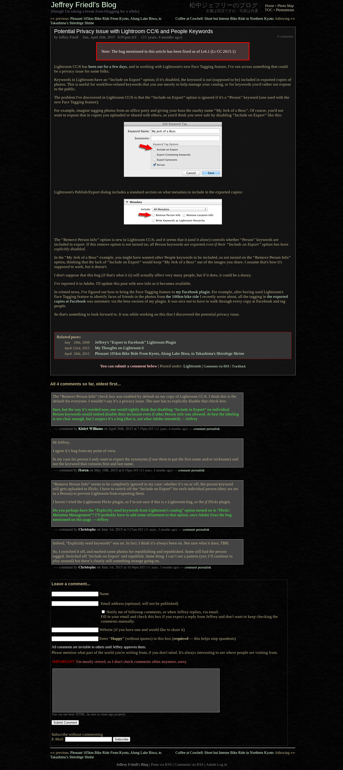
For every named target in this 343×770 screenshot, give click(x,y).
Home (269, 6)
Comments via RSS (216, 366)
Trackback (239, 366)
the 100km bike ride (182, 296)
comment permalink (206, 428)
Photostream (285, 10)
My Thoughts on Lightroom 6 (119, 347)
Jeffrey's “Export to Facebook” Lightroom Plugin (135, 342)
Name (104, 593)
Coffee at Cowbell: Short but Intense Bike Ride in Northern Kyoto (235, 19)
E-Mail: (58, 739)
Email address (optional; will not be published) (139, 603)
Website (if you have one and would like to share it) (142, 629)
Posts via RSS (161, 765)
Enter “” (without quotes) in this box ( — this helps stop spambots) (167, 638)
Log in (222, 765)
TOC (269, 10)
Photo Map (285, 6)
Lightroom (192, 366)
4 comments (285, 36)
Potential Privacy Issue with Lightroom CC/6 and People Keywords (133, 31)
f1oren (83, 470)
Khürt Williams (90, 428)
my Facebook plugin (193, 291)
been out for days (107, 66)
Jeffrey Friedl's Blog (83, 4)
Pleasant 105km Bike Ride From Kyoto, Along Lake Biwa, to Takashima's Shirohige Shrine (169, 353)
